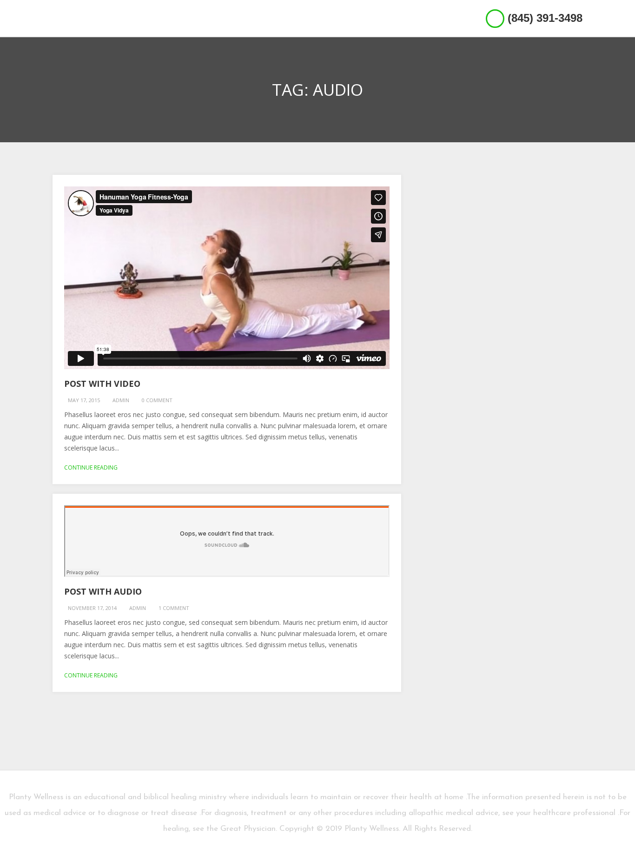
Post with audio (103, 591)
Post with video (102, 383)
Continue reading (91, 467)
